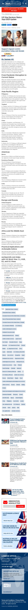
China (4, 401)
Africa (20, 348)
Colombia (13, 368)
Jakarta (13, 407)
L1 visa (8, 270)
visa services (10, 355)
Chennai (23, 345)
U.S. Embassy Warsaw (8, 374)
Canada (21, 394)
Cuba (15, 365)
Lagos (4, 351)
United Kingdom (19, 397)
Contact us (6, 578)
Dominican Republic (7, 394)
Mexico (4, 355)
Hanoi (9, 407)
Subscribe (20, 506)
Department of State (19, 358)
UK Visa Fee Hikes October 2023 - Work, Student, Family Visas (18, 491)
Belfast (19, 371)
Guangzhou (17, 355)
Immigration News (8, 13)
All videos (13, 495)
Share (4, 24)
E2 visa (8, 282)
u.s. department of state (12, 348)
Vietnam (18, 384)
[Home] (13, 3)
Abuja (20, 342)
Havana (13, 384)
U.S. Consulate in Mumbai (8, 325)
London (22, 401)
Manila (4, 348)
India (18, 407)
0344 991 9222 (6, 397)
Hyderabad (9, 351)
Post (15, 24)
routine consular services (8, 338)
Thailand (20, 365)
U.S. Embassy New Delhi (19, 351)
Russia (4, 378)
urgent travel (18, 338)
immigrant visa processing (8, 332)
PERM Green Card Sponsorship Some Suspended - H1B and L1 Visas (18, 442)
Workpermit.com (20, 361)
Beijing (23, 384)
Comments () (13, 422)
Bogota (16, 378)
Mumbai (23, 404)
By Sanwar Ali (7, 59)
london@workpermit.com (8, 335)
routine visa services (19, 374)
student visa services (7, 365)
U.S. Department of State (14, 345)
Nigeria (12, 397)
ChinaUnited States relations (9, 312)
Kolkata (17, 335)
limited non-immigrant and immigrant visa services (14, 391)
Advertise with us (11, 571)
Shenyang (15, 394)
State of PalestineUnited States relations (11, 319)
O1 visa (8, 290)
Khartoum (5, 345)
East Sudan (5, 342)
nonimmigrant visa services (9, 361)
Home (3, 13)
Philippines (9, 401)
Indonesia (19, 368)
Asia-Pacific (16, 401)
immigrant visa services (8, 358)
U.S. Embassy (18, 325)
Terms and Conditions (8, 600)
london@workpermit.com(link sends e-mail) (14, 302)
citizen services (6, 384)
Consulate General (13, 342)
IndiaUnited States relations (12, 309)
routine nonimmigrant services (9, 329)
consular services (16, 410)
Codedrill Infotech (12, 606)
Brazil (21, 378)
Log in (25, 3)
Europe (4, 388)
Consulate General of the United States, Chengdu (13, 322)
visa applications (6, 410)
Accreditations (7, 592)
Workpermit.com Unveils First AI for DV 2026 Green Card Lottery (18, 463)
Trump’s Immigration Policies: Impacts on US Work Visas (17, 419)
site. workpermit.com (7, 404)
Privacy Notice (20, 600)
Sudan (23, 355)
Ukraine (4, 407)
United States (10, 378)
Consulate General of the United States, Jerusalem (14, 315)
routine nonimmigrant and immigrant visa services (14, 381)
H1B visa (8, 277)
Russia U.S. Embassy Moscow (9, 371)
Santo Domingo (6, 368)
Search (23, 3)
